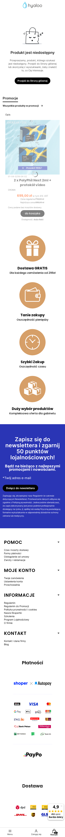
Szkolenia (9, 616)
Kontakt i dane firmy (15, 641)
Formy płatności (12, 553)
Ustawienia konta (13, 581)
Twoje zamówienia (14, 578)
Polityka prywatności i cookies (20, 609)
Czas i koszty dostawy (16, 550)
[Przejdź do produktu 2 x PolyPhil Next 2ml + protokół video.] (32, 147)
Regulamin (9, 602)
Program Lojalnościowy (16, 619)
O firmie (8, 622)
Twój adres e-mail (17, 478)
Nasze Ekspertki (13, 612)
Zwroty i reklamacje (14, 560)
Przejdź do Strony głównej (33, 80)
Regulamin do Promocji (16, 606)
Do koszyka (32, 213)
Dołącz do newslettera (20, 488)
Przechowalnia (12, 584)
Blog (6, 644)
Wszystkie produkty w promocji (21, 105)
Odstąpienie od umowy (16, 556)
